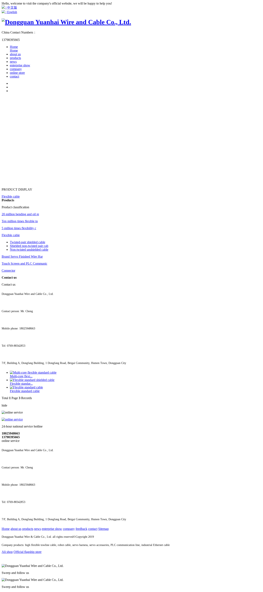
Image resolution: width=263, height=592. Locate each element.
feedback (81, 529)
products (15, 58)
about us (15, 54)
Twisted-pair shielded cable (27, 242)
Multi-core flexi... (21, 376)
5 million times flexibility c (19, 228)
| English (11, 12)
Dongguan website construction (136, 536)
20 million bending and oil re (20, 214)
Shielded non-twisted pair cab (29, 246)
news (13, 61)
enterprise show (20, 65)
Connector (8, 270)
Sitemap (103, 529)
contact (14, 76)
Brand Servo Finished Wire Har (22, 256)
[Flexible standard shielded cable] (32, 380)
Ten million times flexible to (20, 221)
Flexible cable (11, 196)
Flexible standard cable (25, 391)
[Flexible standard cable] (26, 387)
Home (14, 48)
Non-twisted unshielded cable (29, 249)
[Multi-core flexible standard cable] (33, 372)
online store (17, 72)
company (16, 69)
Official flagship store (28, 552)
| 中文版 (11, 7)
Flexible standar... (21, 383)
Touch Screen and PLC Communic (24, 263)
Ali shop (7, 552)
